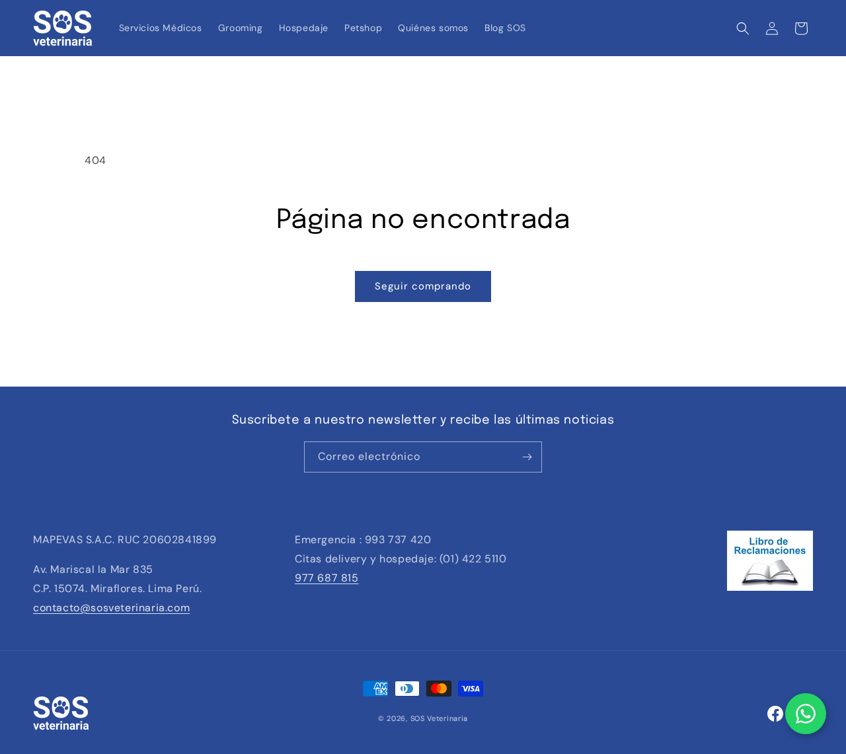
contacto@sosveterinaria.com (111, 608)
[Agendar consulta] (805, 713)
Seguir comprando (423, 286)
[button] (742, 28)
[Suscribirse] (526, 456)
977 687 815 (327, 578)
